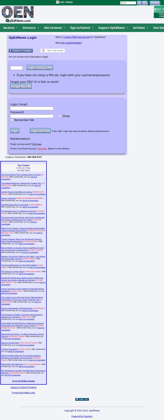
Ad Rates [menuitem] (139, 28)
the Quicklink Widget (71, 42)
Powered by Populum (82, 416)
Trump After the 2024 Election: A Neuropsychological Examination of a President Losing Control (22, 324)
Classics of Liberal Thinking (23, 387)
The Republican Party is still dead (14, 205)
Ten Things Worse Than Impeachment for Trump (21, 174)
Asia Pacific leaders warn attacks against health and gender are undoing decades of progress (22, 279)
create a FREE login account (77, 37)
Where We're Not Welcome (12, 364)
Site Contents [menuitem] (53, 28)
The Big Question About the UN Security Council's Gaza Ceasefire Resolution (21, 240)
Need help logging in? (20, 138)
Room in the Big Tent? (10, 343)
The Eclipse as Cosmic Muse (12, 271)
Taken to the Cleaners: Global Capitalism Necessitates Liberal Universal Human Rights (23, 229)
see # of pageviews (37, 194)
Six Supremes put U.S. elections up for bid (18, 211)
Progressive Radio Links (23, 392)
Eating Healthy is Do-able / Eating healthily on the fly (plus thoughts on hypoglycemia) (22, 249)
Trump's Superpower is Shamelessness (17, 308)
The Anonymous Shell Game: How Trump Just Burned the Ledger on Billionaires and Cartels (23, 218)
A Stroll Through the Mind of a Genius (16, 192)
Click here (36, 144)
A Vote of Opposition (9, 349)
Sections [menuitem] (8, 28)
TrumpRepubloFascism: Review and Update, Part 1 (21, 183)
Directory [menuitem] (29, 28)
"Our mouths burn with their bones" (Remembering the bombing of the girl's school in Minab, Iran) (22, 298)
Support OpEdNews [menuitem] (111, 28)
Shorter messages (8, 198)
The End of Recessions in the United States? (19, 265)
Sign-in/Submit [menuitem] (80, 28)
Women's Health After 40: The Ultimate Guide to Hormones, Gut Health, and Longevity (21, 356)
